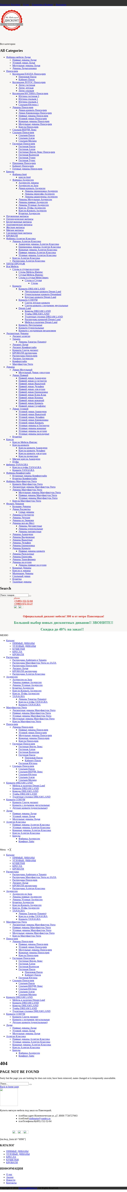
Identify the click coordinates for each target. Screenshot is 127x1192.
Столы (34, 283)
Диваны (10, 367)
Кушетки (17, 436)
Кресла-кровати (20, 445)
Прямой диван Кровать (31, 403)
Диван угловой (20, 408)
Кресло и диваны (21, 570)
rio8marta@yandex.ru (39, 1118)
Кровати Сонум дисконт (25, 350)
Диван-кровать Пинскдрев (33, 110)
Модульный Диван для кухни (34, 372)
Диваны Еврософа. (22, 556)
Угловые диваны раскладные (34, 434)
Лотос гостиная (27, 85)
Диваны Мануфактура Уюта (27, 489)
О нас (26, 4)
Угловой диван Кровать (31, 422)
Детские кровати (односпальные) (30, 808)
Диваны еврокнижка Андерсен (41, 191)
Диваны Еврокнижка (23, 545)
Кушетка (17, 579)
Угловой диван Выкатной (32, 414)
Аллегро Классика (16, 822)
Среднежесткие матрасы (19, 233)
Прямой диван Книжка (31, 397)
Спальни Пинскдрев (23, 132)
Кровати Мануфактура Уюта (27, 484)
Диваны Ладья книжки (24, 68)
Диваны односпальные (31, 528)
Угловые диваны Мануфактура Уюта (38, 498)
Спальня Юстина (28, 774)
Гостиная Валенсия (29, 154)
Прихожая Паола (27, 76)
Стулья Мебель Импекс (31, 274)
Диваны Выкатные (22, 540)
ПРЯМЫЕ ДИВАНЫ (23, 643)
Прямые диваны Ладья (24, 60)
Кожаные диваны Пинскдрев (34, 121)
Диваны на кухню (22, 562)
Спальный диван (21, 576)
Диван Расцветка (21, 509)
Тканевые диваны (21, 581)
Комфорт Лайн (26, 841)
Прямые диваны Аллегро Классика (37, 252)
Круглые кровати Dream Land (40, 297)
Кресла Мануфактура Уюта (26, 500)
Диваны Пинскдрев (22, 107)
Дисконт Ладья (20, 344)
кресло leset (25, 177)
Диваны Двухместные (30, 526)
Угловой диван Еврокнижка (33, 420)
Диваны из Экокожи (23, 520)
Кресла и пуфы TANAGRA (26, 467)
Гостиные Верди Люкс (31, 746)
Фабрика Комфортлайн (18, 473)
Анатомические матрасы (19, 224)
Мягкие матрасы (15, 230)
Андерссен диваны (29, 182)
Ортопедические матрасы (19, 219)
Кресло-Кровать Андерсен (33, 210)
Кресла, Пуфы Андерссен (32, 207)
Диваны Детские (21, 517)
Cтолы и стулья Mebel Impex (33, 277)
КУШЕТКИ (18, 649)
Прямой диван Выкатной (32, 383)
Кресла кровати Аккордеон (33, 447)
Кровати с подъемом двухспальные (31, 805)
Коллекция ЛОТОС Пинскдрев (29, 82)
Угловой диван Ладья (23, 62)
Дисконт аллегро (21, 336)
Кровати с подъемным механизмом (37, 330)
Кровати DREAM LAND (32, 288)
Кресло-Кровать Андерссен (27, 690)
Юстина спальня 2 (28, 101)
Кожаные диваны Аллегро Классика (38, 249)
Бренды (10, 171)
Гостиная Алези (27, 149)
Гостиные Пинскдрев (23, 143)
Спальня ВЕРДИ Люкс (24, 129)
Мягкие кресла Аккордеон (26, 459)
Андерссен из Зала (28, 185)
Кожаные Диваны (21, 567)
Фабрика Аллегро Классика (21, 238)
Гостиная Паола (27, 146)
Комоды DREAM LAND (38, 311)
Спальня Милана (28, 141)
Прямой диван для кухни (32, 389)
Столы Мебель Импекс (31, 272)
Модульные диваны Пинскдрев (35, 124)
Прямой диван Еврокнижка (33, 392)
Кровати (16, 286)
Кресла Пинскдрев (28, 127)
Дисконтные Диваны (17, 333)
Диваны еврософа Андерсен (40, 194)
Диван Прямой (20, 375)
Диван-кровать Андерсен (32, 188)
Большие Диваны (21, 506)
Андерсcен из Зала (22, 679)
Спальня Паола (27, 135)
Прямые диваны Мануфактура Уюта (38, 495)
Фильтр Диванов (15, 503)
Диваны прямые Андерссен (33, 202)
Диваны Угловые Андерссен (34, 205)
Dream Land (25, 308)
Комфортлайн (19, 361)
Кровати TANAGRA (23, 470)
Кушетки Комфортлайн (24, 478)
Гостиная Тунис (27, 160)
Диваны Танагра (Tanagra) (32, 341)
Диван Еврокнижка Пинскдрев (35, 113)
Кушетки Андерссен (29, 213)
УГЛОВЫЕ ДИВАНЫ (24, 646)
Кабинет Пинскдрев (23, 166)
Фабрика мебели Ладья (18, 57)
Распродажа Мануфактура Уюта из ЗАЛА (34, 662)
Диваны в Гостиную (23, 514)
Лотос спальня (26, 90)
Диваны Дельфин (21, 542)
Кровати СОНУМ (28, 300)
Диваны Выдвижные (23, 537)
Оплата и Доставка (10, 4)
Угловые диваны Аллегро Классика (37, 255)
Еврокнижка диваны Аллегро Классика (40, 247)
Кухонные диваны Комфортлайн (29, 475)
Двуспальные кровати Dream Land (43, 291)
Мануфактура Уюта (22, 364)
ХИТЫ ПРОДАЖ (15, 263)
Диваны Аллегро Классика (26, 241)
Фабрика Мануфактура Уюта (21, 481)
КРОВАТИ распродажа (24, 353)
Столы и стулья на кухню (25, 269)
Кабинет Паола (27, 79)
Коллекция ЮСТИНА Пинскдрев (30, 93)
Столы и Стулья (33, 280)
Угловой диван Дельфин (31, 417)
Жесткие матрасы (15, 227)
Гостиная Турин (27, 157)
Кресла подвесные (28, 456)
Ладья (9, 810)
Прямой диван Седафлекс (32, 406)
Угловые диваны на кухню (33, 431)
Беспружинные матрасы (19, 221)
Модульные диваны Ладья (26, 65)
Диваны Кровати (21, 548)
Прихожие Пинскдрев (24, 163)
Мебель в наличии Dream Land (41, 322)
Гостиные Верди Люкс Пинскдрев (37, 152)
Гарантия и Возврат (42, 4)
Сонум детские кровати (37, 302)
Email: (24, 1118)
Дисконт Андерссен (22, 358)
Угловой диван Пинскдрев (33, 118)
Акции (9, 1177)
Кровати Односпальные (31, 327)
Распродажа (12, 657)
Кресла (10, 439)
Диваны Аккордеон (22, 534)
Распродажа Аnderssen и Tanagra (29, 660)
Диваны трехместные (30, 531)
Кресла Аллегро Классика (26, 258)
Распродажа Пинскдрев (24, 355)
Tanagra (16, 339)
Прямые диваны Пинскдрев (33, 115)
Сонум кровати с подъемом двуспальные (46, 305)
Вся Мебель (12, 266)
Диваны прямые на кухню (32, 565)
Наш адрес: (27, 1115)
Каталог (10, 640)
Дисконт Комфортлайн (24, 347)
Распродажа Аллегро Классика (28, 261)
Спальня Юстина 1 (29, 104)
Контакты (61, 4)
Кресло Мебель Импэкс (24, 442)
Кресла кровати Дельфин (32, 450)
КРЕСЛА (17, 651)
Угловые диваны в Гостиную (34, 425)
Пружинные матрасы (17, 216)
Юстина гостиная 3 (29, 96)
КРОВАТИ (12, 235)
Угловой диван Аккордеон (33, 411)
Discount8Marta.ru (28, 1188)
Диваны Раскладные (23, 554)
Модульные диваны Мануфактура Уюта (40, 492)
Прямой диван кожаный (31, 400)
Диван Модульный (22, 369)
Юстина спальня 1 (28, 99)
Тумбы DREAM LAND (37, 314)
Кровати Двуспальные (30, 325)
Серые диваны (26, 512)
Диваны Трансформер (24, 559)
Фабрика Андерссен (23, 180)
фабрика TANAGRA (17, 464)
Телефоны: (26, 1121)
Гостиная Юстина (28, 763)
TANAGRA (18, 696)
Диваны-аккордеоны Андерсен (41, 196)
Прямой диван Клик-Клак (32, 394)
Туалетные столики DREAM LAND (44, 316)
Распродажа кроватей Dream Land (43, 319)
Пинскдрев (12, 71)
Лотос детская (26, 88)
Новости (10, 1180)
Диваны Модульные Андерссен (35, 199)
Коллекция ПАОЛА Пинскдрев (29, 74)
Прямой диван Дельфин (31, 386)
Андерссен (12, 676)
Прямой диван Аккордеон (32, 378)
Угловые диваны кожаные (32, 428)
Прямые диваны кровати (32, 551)
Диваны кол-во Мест (23, 523)
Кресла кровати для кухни (32, 453)
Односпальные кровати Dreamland (43, 294)
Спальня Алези (27, 138)
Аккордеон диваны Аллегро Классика (39, 244)
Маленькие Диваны (22, 573)
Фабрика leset (19, 174)
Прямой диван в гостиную (33, 381)
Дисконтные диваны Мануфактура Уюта (33, 487)
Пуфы (15, 461)
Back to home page (9, 1086)
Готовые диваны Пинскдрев (27, 168)
